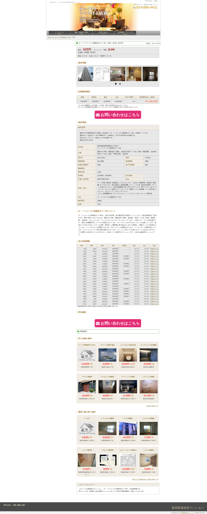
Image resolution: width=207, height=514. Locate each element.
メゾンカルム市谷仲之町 (128, 345)
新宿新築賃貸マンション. (187, 512)
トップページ (59, 33)
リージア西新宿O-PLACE (87, 345)
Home (49, 37)
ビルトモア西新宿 (148, 418)
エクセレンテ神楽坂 (107, 377)
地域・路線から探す (82, 33)
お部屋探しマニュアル (125, 33)
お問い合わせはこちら (120, 115)
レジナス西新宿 (149, 450)
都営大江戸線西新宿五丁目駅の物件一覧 (145, 479)
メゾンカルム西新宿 (107, 418)
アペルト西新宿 (87, 377)
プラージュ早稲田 (148, 377)
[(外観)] (102, 74)
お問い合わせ (103, 33)
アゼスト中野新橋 (107, 450)
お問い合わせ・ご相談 (151, 1)
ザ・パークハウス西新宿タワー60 (61, 37)
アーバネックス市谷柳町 (149, 345)
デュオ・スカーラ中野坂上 (128, 450)
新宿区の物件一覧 (152, 406)
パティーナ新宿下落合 (107, 345)
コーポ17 (87, 418)
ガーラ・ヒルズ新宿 (128, 377)
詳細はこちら (154, 248)
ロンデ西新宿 (128, 418)
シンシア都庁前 (87, 450)
